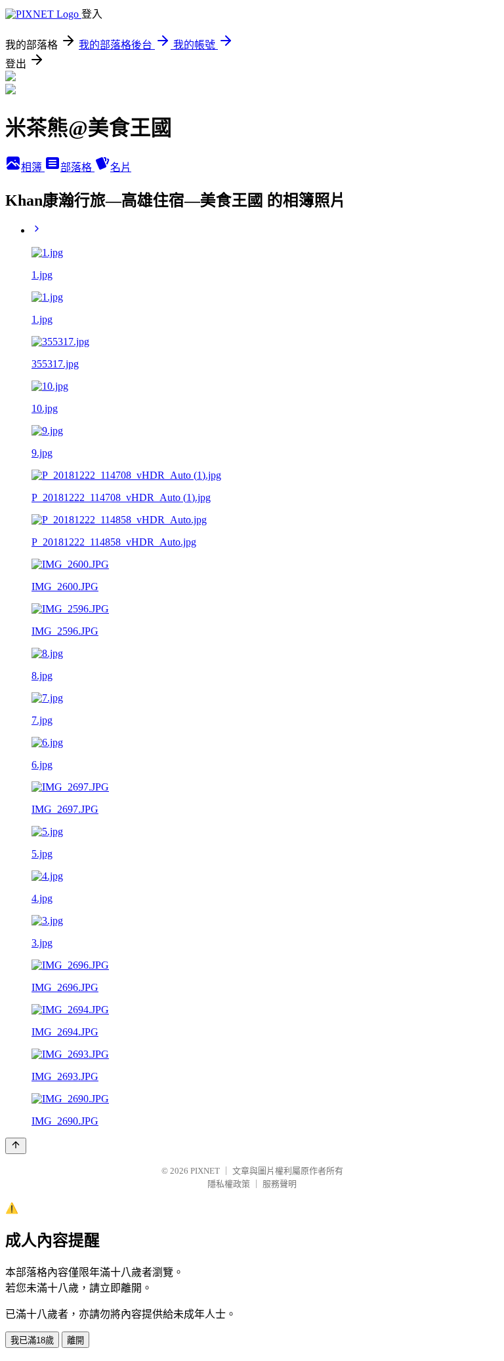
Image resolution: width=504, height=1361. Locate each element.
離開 (75, 1340)
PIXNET (205, 1171)
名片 (120, 167)
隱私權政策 (228, 1184)
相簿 (33, 167)
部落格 (77, 167)
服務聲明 (279, 1184)
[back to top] (15, 1146)
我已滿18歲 (32, 1340)
